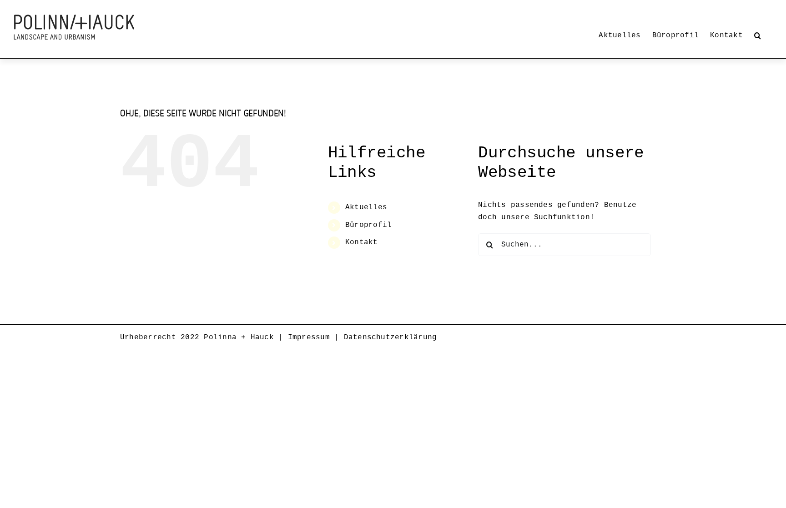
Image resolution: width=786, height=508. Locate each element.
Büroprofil (368, 225)
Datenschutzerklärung (390, 337)
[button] (757, 35)
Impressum (309, 337)
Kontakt (361, 242)
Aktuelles (366, 207)
